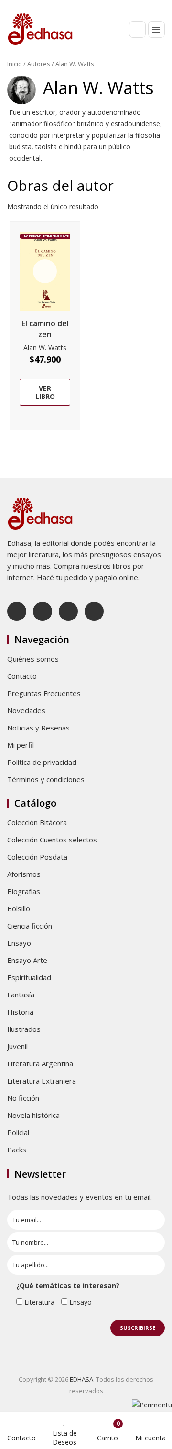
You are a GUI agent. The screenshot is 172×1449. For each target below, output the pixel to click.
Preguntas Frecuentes (44, 693)
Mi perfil (20, 745)
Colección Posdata (37, 857)
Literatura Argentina (40, 1063)
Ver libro (45, 392)
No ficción (23, 1098)
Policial (18, 1132)
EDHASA (81, 1379)
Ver (45, 271)
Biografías (23, 891)
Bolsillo (18, 908)
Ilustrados (24, 1029)
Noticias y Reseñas (38, 727)
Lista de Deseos (65, 1437)
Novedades (26, 710)
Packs (16, 1149)
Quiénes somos (33, 659)
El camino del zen (45, 329)
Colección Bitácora (37, 822)
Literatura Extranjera (41, 1080)
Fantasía (20, 994)
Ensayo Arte (27, 960)
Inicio (14, 63)
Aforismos (24, 874)
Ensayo (19, 943)
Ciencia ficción (29, 925)
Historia (20, 1012)
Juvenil (17, 1046)
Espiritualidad (29, 977)
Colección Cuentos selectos (52, 839)
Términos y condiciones (46, 779)
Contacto (22, 676)
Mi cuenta (150, 1437)
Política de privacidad (41, 762)
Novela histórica (33, 1115)
